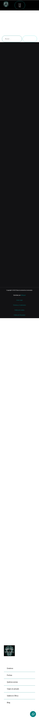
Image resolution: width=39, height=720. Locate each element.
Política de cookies (19, 310)
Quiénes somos (12, 682)
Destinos (10, 668)
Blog (8, 702)
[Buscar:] (11, 39)
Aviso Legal (19, 300)
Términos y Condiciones (19, 305)
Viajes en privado (13, 689)
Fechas (9, 675)
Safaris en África (12, 696)
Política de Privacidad (19, 315)
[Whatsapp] (33, 714)
